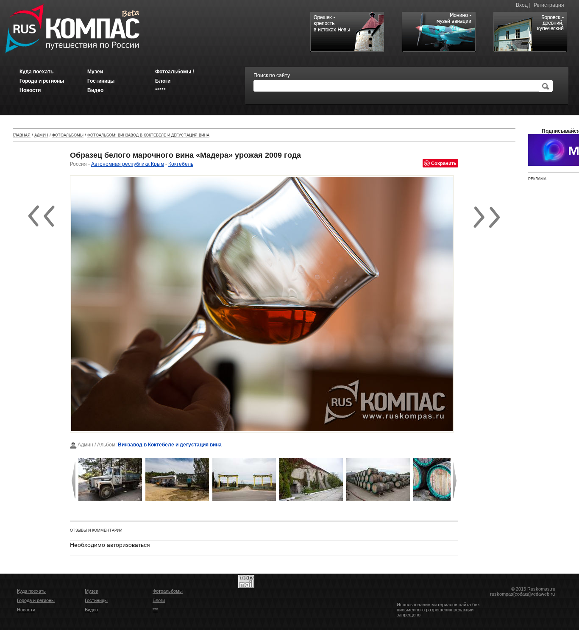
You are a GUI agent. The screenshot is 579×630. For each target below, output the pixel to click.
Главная (22, 135)
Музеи (91, 591)
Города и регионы (36, 600)
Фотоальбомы (68, 135)
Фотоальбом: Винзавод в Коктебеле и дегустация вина (148, 135)
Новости (26, 609)
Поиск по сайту (271, 75)
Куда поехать (31, 591)
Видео (91, 609)
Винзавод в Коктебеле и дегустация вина (170, 445)
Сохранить (444, 163)
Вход (522, 5)
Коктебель (180, 164)
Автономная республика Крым (127, 164)
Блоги (159, 600)
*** (155, 609)
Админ (41, 135)
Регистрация (549, 5)
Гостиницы (96, 600)
